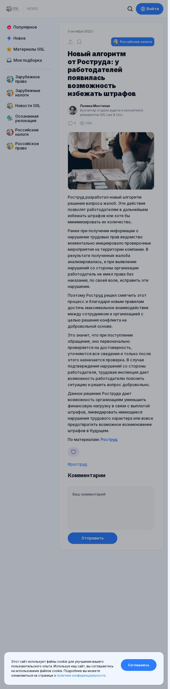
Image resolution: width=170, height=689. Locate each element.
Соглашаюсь (138, 665)
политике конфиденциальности (81, 675)
